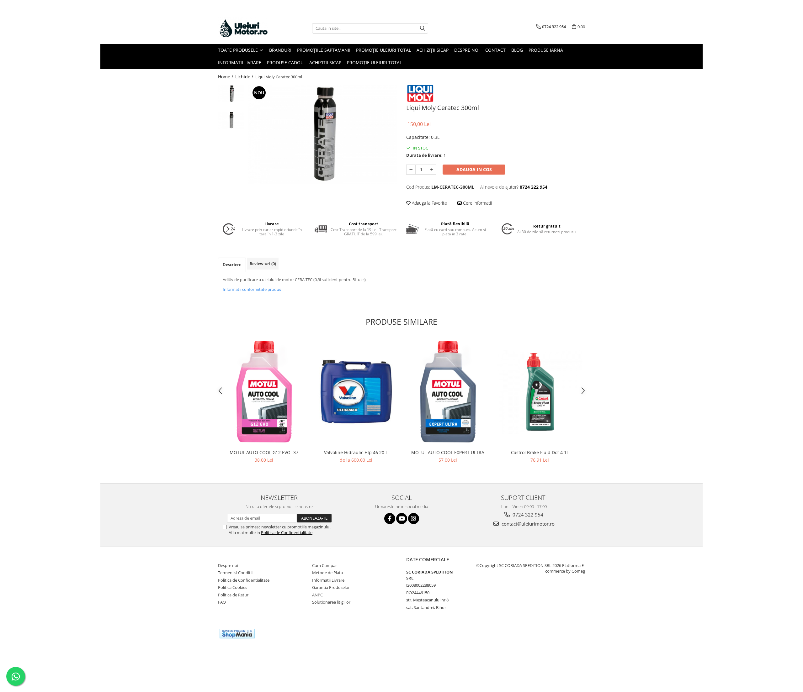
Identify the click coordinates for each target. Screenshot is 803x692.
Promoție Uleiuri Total (383, 50)
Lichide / (244, 77)
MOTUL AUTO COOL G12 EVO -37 (264, 452)
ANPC (317, 595)
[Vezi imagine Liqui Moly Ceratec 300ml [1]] (231, 120)
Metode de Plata (327, 572)
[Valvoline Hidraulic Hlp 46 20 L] (356, 391)
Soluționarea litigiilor (331, 602)
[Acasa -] (249, 28)
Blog (517, 50)
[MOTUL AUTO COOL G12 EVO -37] (264, 391)
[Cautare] (422, 28)
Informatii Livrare (239, 63)
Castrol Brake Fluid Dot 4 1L (540, 452)
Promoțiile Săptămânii (323, 50)
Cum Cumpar (324, 565)
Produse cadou (285, 63)
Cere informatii (477, 203)
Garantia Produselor (331, 587)
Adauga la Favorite (429, 203)
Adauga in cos (474, 169)
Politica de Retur (233, 595)
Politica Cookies (232, 587)
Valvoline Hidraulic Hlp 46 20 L (356, 452)
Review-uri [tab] (263, 263)
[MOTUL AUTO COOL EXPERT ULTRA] (448, 391)
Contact (495, 50)
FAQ (222, 602)
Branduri (280, 50)
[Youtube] (401, 518)
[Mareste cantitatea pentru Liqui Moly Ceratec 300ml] (431, 170)
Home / (226, 77)
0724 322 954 (527, 514)
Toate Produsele (238, 50)
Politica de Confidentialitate (286, 532)
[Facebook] (389, 518)
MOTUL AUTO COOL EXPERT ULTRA (447, 452)
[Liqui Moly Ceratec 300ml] (322, 134)
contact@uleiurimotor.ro (527, 524)
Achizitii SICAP (325, 63)
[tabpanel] (322, 134)
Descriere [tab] (232, 264)
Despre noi (228, 565)
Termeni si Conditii (235, 572)
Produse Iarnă (546, 50)
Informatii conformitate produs (252, 289)
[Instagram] (413, 518)
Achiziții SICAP (433, 50)
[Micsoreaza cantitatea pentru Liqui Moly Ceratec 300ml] (411, 170)
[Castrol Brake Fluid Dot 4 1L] (539, 391)
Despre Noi (467, 50)
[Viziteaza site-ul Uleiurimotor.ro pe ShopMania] (237, 633)
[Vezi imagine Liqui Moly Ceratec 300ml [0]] (231, 93)
